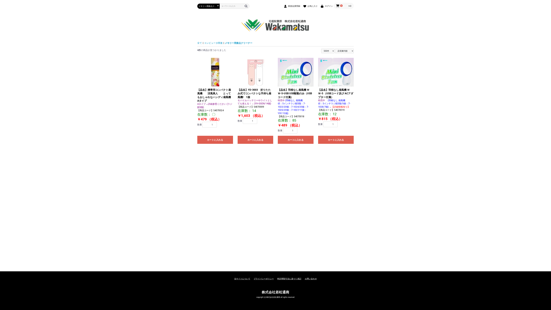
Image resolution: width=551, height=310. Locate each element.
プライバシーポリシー (264, 279)
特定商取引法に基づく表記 (289, 279)
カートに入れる (215, 139)
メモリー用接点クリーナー (238, 43)
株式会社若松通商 (275, 292)
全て (199, 43)
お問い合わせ (311, 279)
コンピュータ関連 (213, 43)
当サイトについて (242, 279)
